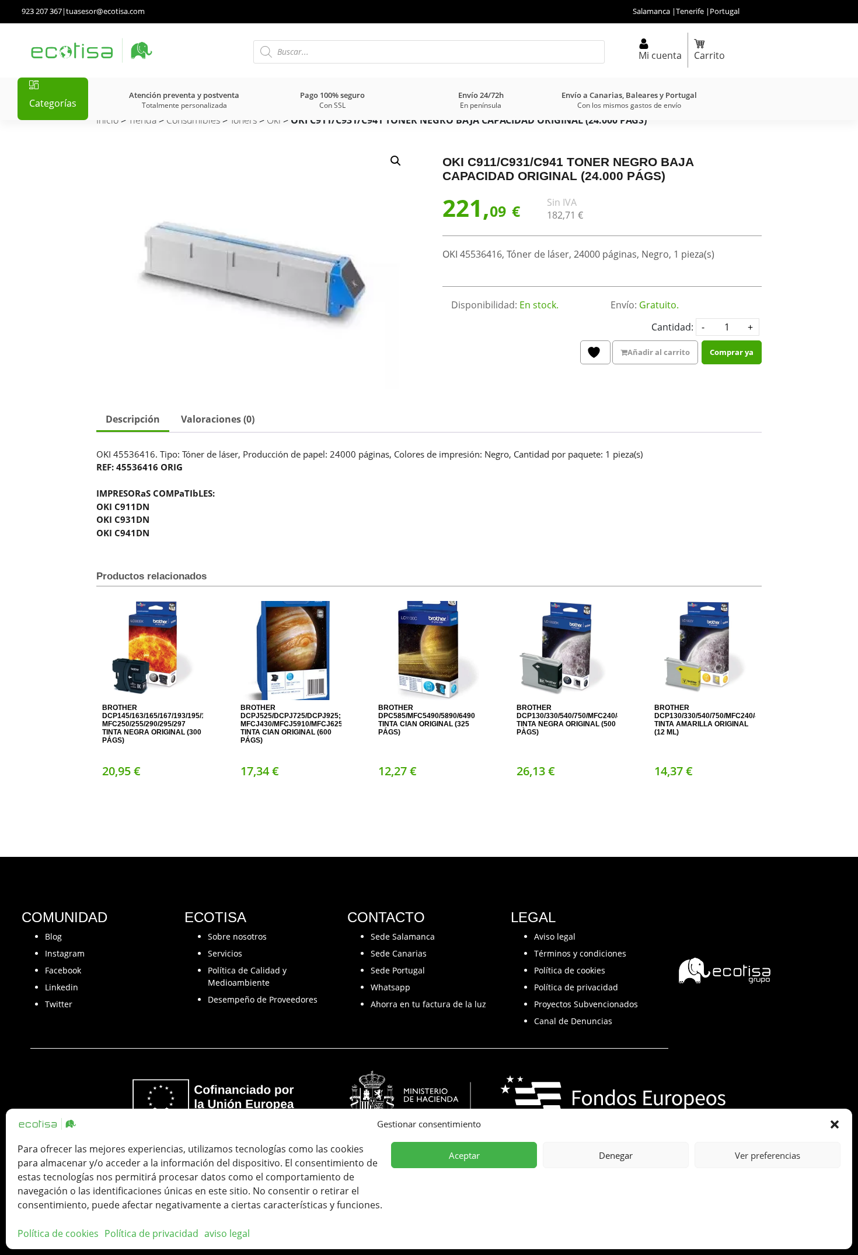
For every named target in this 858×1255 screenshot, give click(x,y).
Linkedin (61, 987)
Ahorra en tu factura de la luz (428, 1004)
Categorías (52, 103)
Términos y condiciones (580, 953)
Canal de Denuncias (573, 1021)
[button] (834, 1124)
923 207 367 (42, 11)
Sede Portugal (398, 970)
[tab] (132, 420)
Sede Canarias (399, 953)
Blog (53, 936)
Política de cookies (58, 1233)
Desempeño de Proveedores (263, 999)
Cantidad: (672, 327)
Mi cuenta (660, 55)
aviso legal (227, 1233)
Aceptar (464, 1155)
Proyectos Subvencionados (586, 1004)
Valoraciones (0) (217, 419)
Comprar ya (732, 352)
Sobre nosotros (237, 936)
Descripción (133, 419)
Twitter (58, 1004)
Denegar (616, 1155)
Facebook (63, 970)
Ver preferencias (767, 1155)
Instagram (65, 953)
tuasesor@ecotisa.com (105, 11)
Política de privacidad (151, 1233)
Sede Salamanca (403, 936)
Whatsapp (390, 987)
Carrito (709, 55)
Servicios (225, 953)
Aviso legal (555, 936)
